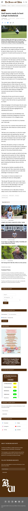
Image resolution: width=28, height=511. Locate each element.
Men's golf (11, 195)
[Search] (26, 2)
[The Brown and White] (13, 2)
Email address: (4, 314)
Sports (3, 10)
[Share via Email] (10, 22)
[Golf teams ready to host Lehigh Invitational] (14, 31)
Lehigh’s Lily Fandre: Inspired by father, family (13, 222)
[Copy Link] (13, 22)
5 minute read (5, 195)
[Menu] (2, 2)
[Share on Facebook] (2, 22)
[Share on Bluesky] (8, 22)
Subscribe (4, 472)
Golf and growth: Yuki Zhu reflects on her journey (13, 262)
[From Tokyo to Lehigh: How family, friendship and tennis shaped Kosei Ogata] (14, 231)
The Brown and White (13, 505)
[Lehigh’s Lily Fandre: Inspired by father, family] (14, 212)
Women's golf (5, 197)
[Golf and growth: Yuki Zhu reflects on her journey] (14, 252)
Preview (17, 195)
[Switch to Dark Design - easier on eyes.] (24, 2)
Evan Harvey (4, 18)
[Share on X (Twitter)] (5, 22)
